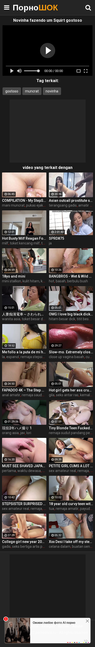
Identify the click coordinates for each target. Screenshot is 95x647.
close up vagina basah (66, 357)
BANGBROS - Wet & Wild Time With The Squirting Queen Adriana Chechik (71, 276)
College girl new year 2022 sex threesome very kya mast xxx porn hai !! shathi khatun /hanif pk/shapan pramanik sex (24, 542)
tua (51, 509)
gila (51, 395)
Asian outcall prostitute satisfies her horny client (71, 200)
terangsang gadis (63, 205)
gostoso (11, 91)
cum (89, 357)
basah (61, 281)
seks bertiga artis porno (31, 546)
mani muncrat (13, 205)
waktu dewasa (29, 471)
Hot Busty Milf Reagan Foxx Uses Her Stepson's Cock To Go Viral (24, 238)
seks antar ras (67, 395)
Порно (25, 7)
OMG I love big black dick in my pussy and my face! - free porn (71, 314)
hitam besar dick (62, 319)
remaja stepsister (35, 357)
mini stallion (11, 281)
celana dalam (59, 546)
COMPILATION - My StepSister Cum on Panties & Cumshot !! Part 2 (24, 200)
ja (50, 243)
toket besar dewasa (37, 319)
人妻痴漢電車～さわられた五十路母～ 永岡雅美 (24, 314)
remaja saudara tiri (37, 395)
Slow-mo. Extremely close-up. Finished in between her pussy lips (71, 352)
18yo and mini (13, 276)
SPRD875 (56, 238)
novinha (52, 91)
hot (51, 281)
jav (22, 433)
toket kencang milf (25, 243)
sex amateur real (62, 471)
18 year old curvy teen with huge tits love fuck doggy (71, 504)
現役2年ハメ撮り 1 (17, 428)
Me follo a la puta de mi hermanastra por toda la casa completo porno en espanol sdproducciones (24, 352)
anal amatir (11, 395)
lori (28, 433)
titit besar (84, 319)
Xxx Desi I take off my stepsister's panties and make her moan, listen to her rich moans (71, 542)
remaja (83, 471)
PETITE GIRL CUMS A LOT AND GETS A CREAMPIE (71, 466)
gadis (6, 546)
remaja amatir (67, 509)
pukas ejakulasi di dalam (45, 205)
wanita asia (11, 319)
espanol (12, 357)
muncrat (32, 91)
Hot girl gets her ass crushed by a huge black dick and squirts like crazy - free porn (71, 390)
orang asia (10, 433)
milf (5, 243)
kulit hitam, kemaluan (40, 281)
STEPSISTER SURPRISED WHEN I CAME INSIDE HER (24, 504)
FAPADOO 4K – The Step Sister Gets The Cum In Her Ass (24, 390)
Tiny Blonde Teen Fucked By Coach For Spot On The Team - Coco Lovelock (71, 428)
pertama (9, 471)
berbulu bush (77, 281)
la (3, 357)
